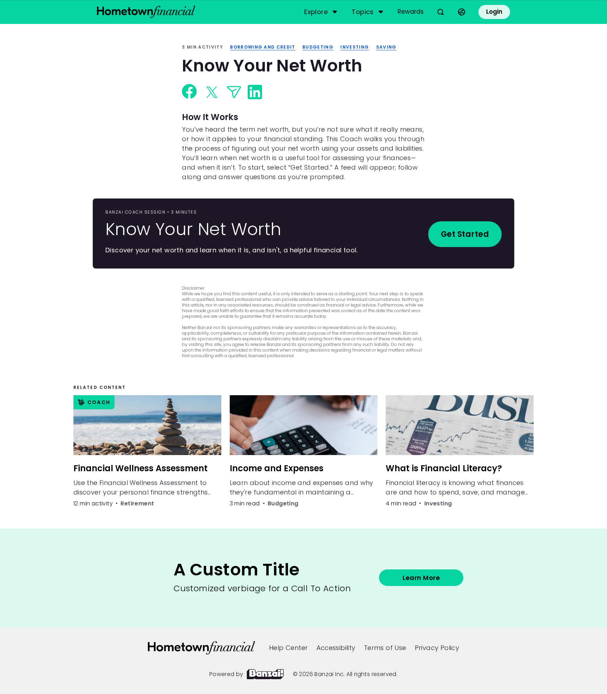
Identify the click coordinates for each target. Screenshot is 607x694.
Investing (354, 47)
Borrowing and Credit (262, 47)
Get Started (465, 234)
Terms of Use (385, 648)
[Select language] (461, 12)
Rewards (411, 11)
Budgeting (317, 47)
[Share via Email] (234, 92)
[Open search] (440, 12)
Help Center (288, 648)
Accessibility (335, 648)
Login (494, 11)
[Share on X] (211, 92)
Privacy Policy (437, 648)
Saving (386, 47)
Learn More (421, 577)
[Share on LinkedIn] (255, 92)
